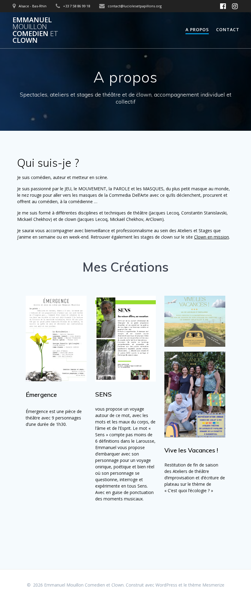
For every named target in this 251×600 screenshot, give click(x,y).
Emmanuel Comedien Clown (35, 30)
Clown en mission (211, 237)
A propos (197, 29)
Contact (227, 29)
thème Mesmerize (206, 585)
